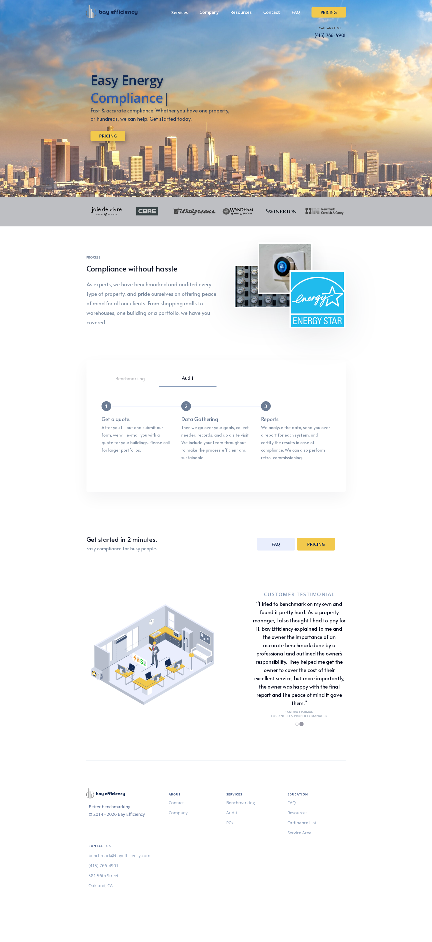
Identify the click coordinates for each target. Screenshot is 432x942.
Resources (241, 12)
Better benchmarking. (110, 807)
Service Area (300, 833)
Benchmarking (130, 378)
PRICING (329, 12)
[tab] (297, 724)
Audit (187, 377)
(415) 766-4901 (330, 35)
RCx (230, 823)
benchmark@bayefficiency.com (119, 855)
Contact (271, 12)
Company (209, 12)
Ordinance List (302, 823)
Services (179, 12)
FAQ (296, 12)
